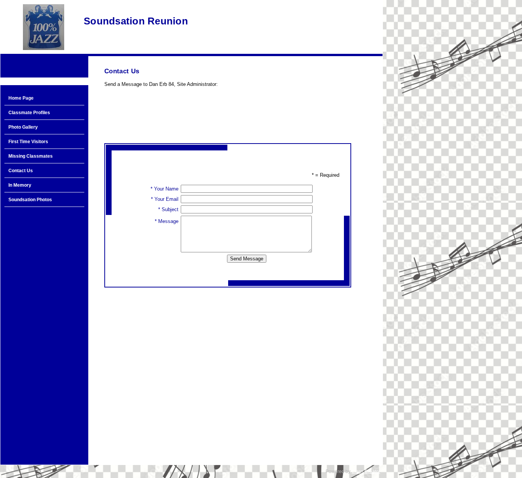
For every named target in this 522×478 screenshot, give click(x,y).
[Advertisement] (44, 332)
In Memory (19, 185)
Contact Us (20, 170)
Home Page (21, 98)
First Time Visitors (28, 141)
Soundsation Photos (30, 199)
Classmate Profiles (29, 112)
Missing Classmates (30, 156)
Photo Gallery (23, 127)
